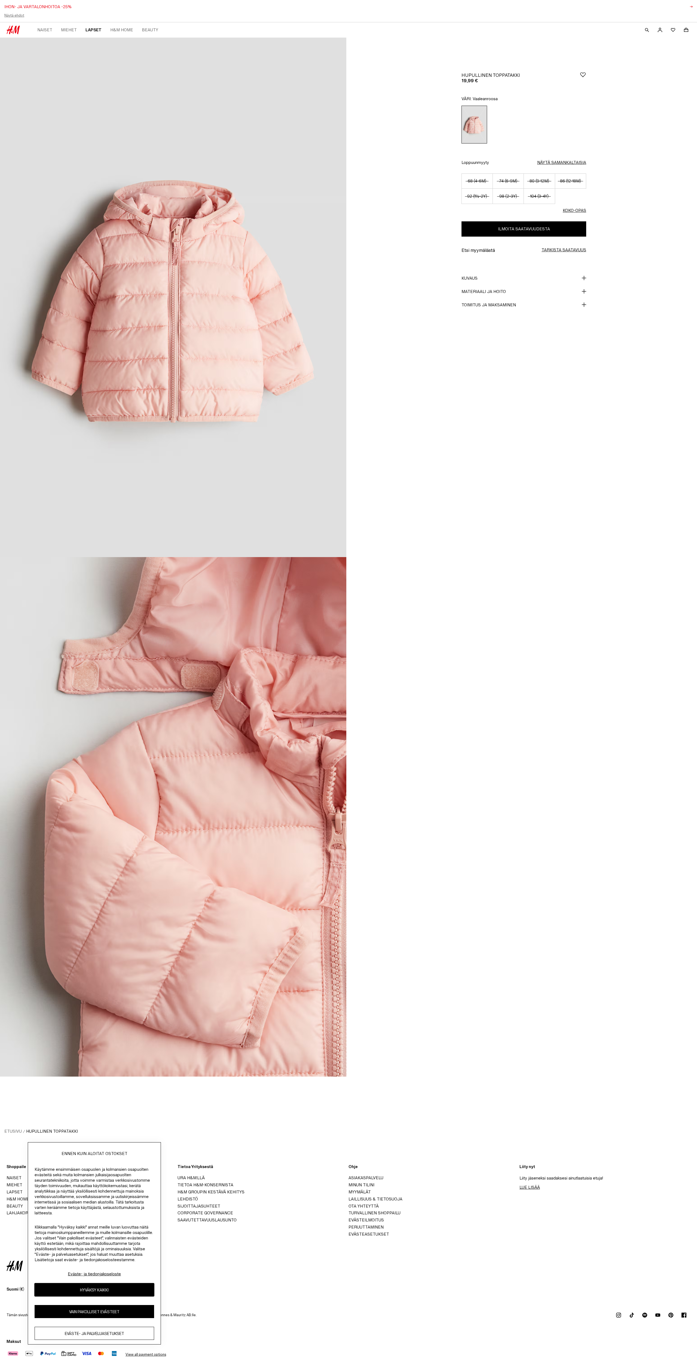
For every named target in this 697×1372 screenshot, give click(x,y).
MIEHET (69, 29)
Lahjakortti (21, 1213)
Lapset (93, 29)
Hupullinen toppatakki (52, 1131)
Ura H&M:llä (191, 1177)
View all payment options (146, 1354)
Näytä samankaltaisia (561, 162)
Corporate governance (205, 1213)
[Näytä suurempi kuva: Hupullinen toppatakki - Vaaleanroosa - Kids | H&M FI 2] (173, 817)
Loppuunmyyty (475, 162)
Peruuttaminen (366, 1227)
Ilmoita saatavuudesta (524, 229)
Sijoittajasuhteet (199, 1206)
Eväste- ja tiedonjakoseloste (94, 1274)
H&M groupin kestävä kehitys (211, 1192)
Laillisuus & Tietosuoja (375, 1199)
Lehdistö (188, 1199)
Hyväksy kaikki (94, 1290)
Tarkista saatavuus (564, 249)
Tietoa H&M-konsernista (205, 1184)
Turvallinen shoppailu (374, 1213)
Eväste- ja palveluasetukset (94, 1333)
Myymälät (359, 1192)
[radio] (474, 124)
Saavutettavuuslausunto (207, 1220)
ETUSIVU (13, 1131)
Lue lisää (529, 1187)
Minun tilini (361, 1184)
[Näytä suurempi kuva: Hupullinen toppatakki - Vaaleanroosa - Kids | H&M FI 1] (173, 297)
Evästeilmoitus (366, 1220)
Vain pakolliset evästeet (94, 1311)
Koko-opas (574, 210)
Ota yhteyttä (363, 1206)
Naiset (44, 29)
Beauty (150, 29)
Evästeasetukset (368, 1234)
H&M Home (121, 29)
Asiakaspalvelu (365, 1177)
